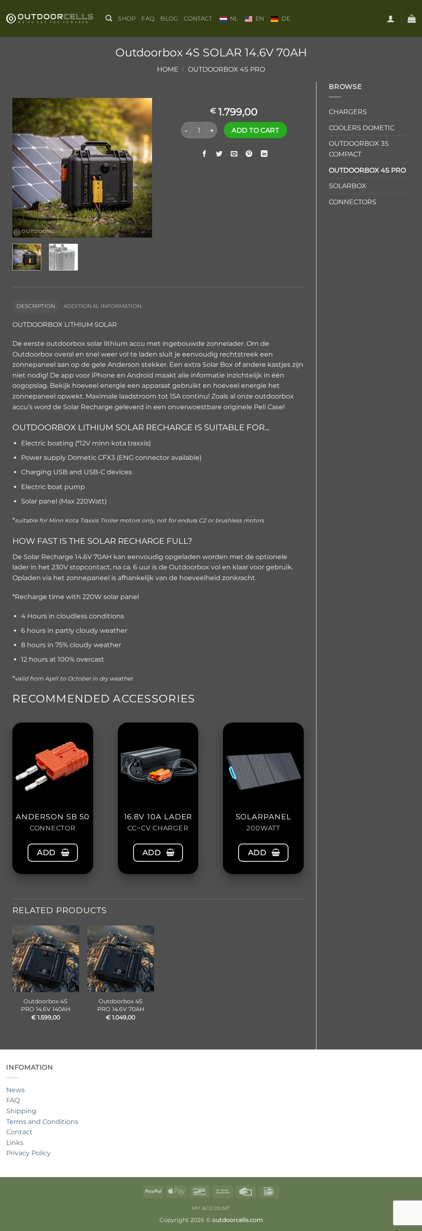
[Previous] (25, 168)
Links (14, 1143)
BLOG (169, 18)
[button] (109, 18)
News (15, 1090)
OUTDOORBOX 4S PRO (226, 69)
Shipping (21, 1111)
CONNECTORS (352, 202)
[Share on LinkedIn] (264, 154)
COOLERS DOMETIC (361, 128)
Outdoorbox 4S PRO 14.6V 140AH (45, 1005)
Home (167, 69)
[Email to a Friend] (234, 154)
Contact (198, 18)
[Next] (138, 168)
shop (127, 18)
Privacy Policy (28, 1153)
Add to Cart (255, 130)
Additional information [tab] (102, 306)
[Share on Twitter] (219, 154)
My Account (211, 1208)
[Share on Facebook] (204, 154)
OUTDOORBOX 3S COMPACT (359, 149)
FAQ (148, 18)
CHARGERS (348, 112)
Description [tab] (36, 306)
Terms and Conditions (42, 1122)
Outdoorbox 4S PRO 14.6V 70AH (120, 1005)
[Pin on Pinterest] (249, 154)
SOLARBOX (347, 186)
